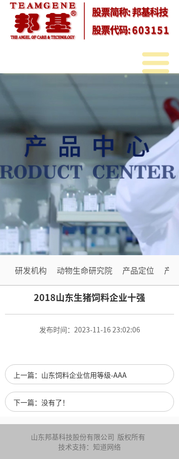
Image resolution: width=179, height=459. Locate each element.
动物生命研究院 (84, 270)
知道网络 (107, 447)
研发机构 (31, 270)
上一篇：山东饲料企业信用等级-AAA (70, 375)
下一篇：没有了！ (41, 402)
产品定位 (138, 270)
